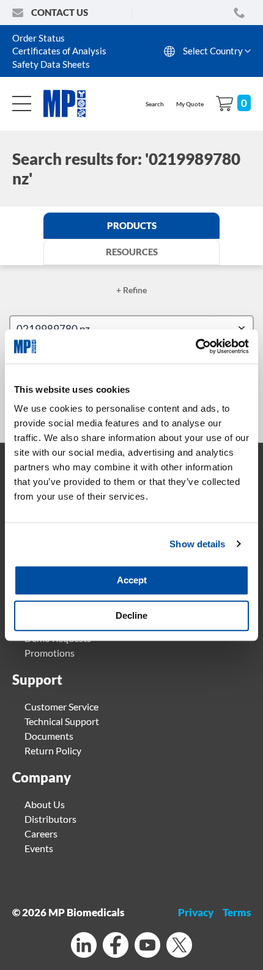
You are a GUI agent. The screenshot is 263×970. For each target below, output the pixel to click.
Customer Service (61, 706)
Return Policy (52, 750)
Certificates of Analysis (59, 50)
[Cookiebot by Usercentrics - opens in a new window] (195, 346)
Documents (48, 736)
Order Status (38, 37)
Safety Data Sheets (51, 64)
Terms (237, 912)
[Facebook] (115, 946)
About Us (44, 804)
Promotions (49, 652)
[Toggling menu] (21, 103)
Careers (40, 833)
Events (38, 848)
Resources (132, 251)
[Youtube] (147, 946)
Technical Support (61, 721)
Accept (132, 580)
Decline (131, 615)
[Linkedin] (84, 946)
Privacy (195, 912)
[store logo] (70, 103)
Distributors (50, 819)
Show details (197, 544)
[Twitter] (179, 946)
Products (132, 225)
